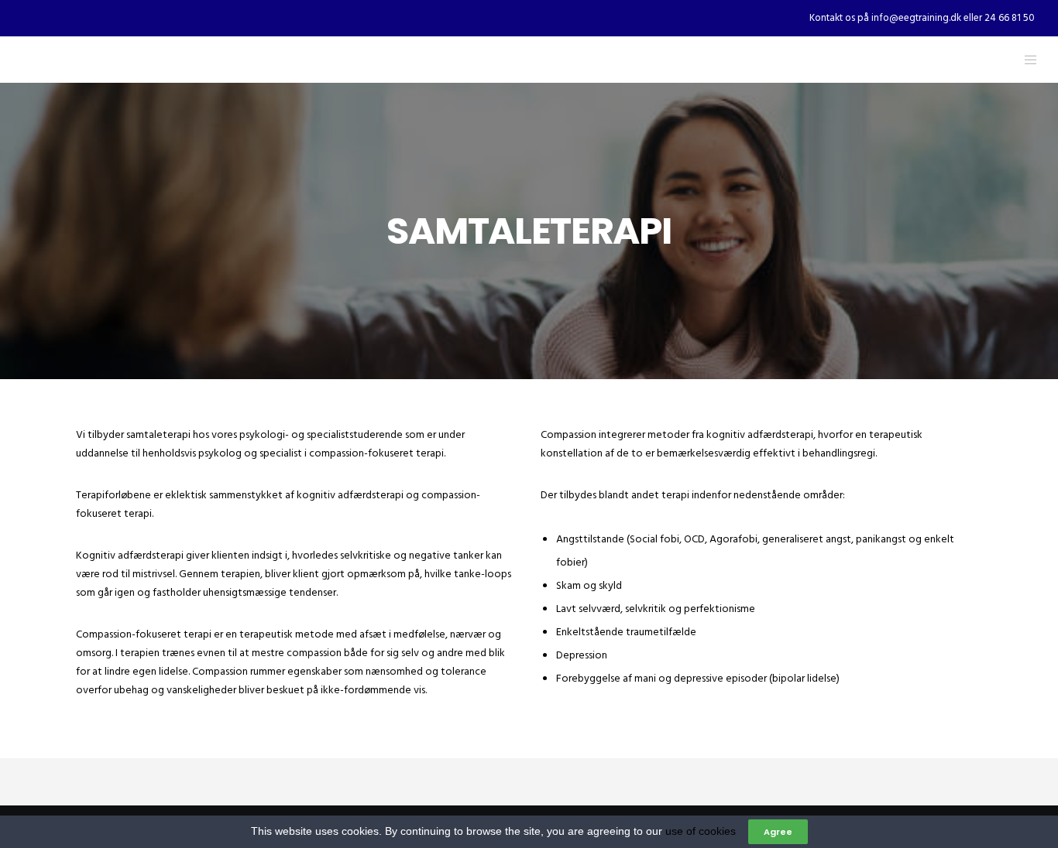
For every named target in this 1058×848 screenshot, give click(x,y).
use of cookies (700, 831)
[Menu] (1021, 59)
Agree (778, 832)
